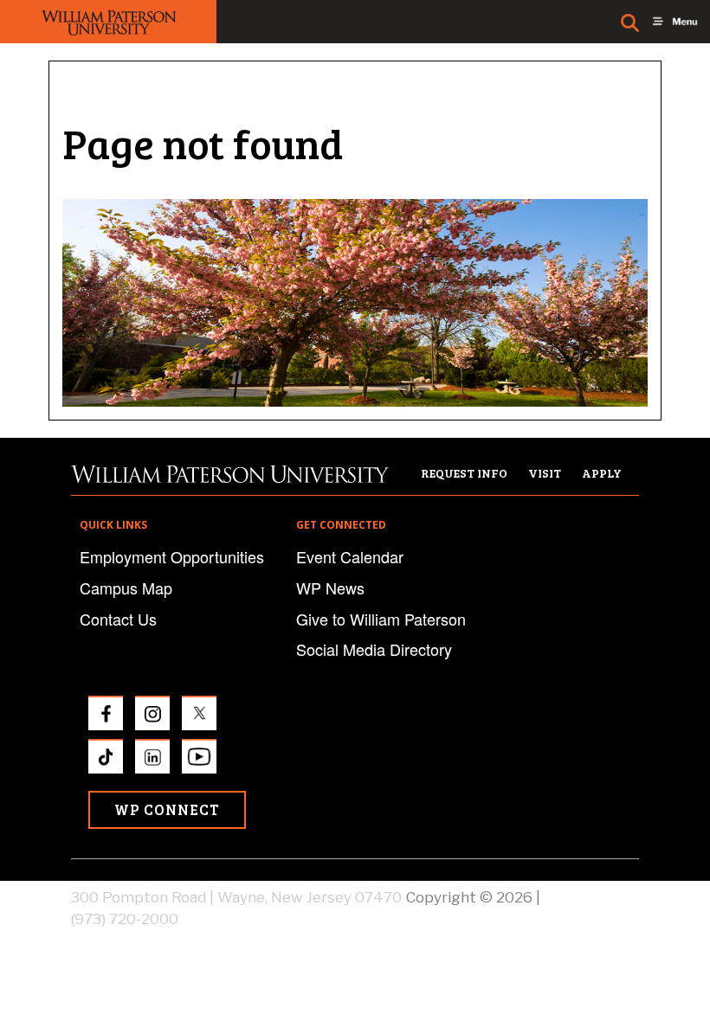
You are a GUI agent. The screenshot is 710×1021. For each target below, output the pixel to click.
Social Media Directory (374, 649)
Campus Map (126, 587)
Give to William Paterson (381, 618)
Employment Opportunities (172, 556)
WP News (330, 587)
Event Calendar (349, 556)
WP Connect (167, 809)
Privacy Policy (591, 897)
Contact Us (118, 618)
